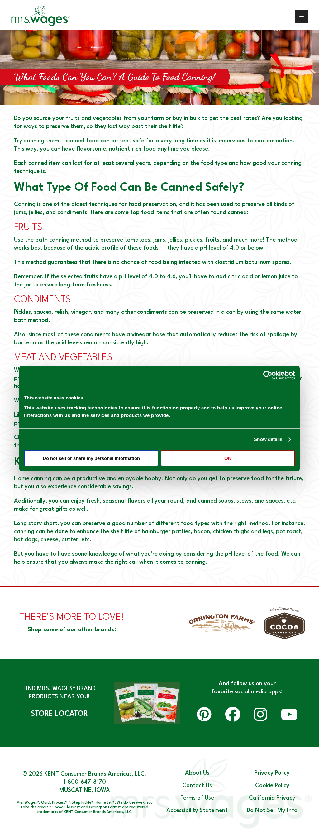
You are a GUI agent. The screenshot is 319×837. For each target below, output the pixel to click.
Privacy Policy (272, 773)
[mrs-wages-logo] (40, 16)
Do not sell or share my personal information (91, 458)
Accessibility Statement (197, 810)
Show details (268, 439)
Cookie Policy (272, 785)
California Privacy (272, 798)
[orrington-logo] (222, 623)
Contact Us (197, 785)
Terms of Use (197, 798)
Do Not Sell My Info (272, 810)
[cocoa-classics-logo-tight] (284, 623)
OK (227, 458)
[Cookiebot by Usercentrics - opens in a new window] (267, 375)
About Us (197, 773)
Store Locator (59, 714)
